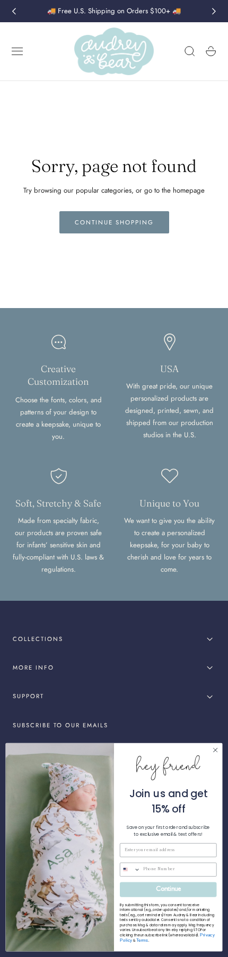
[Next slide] (214, 11)
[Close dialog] (215, 750)
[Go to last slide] (14, 11)
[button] (17, 51)
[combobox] (130, 869)
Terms (142, 940)
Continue (168, 889)
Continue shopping (114, 222)
